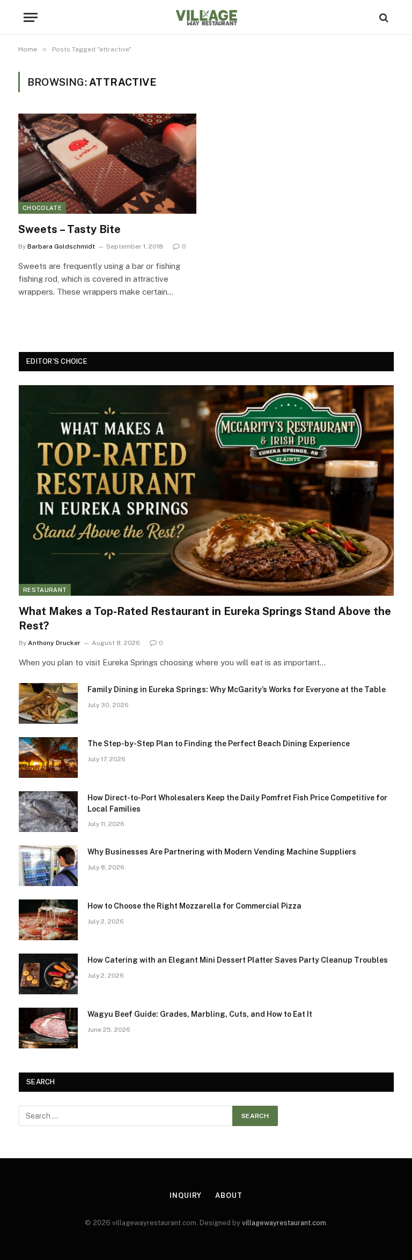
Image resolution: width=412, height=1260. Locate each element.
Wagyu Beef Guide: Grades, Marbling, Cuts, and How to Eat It (199, 1014)
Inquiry (186, 1195)
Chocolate (42, 208)
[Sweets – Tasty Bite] (107, 164)
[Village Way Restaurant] (206, 17)
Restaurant (45, 590)
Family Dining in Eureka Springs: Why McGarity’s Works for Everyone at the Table (236, 689)
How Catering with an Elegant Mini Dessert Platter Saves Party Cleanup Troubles (237, 960)
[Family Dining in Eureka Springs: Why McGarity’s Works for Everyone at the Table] (48, 703)
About (228, 1195)
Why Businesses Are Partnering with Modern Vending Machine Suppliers (221, 852)
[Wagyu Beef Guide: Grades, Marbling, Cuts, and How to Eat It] (48, 1028)
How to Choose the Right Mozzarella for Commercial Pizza (194, 906)
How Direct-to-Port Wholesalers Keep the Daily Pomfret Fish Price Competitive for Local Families (237, 803)
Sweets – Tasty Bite (69, 229)
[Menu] (31, 17)
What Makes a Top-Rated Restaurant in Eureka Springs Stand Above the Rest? (205, 618)
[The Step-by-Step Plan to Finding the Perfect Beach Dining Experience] (48, 757)
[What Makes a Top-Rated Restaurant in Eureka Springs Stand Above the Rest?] (206, 490)
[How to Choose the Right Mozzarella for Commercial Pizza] (48, 919)
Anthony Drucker (54, 643)
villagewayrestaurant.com (284, 1223)
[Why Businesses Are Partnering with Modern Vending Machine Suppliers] (48, 865)
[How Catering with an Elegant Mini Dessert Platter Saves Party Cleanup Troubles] (48, 974)
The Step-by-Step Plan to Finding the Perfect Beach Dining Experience (218, 743)
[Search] (382, 17)
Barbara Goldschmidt (61, 246)
